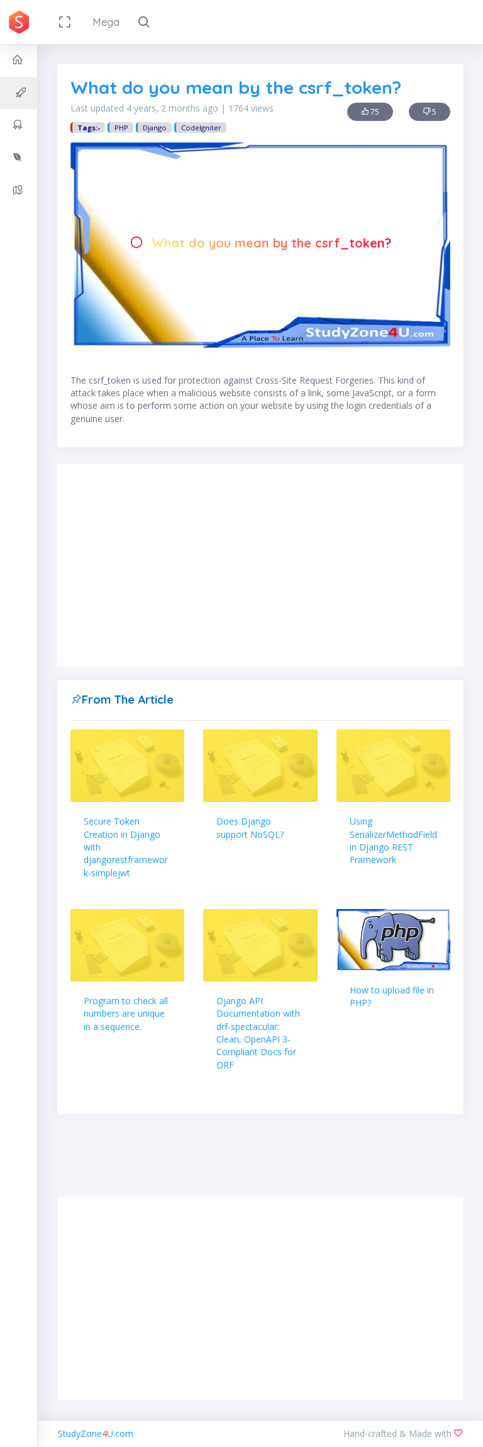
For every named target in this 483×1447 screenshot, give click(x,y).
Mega (106, 22)
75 (374, 111)
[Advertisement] (260, 565)
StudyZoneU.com (95, 1433)
